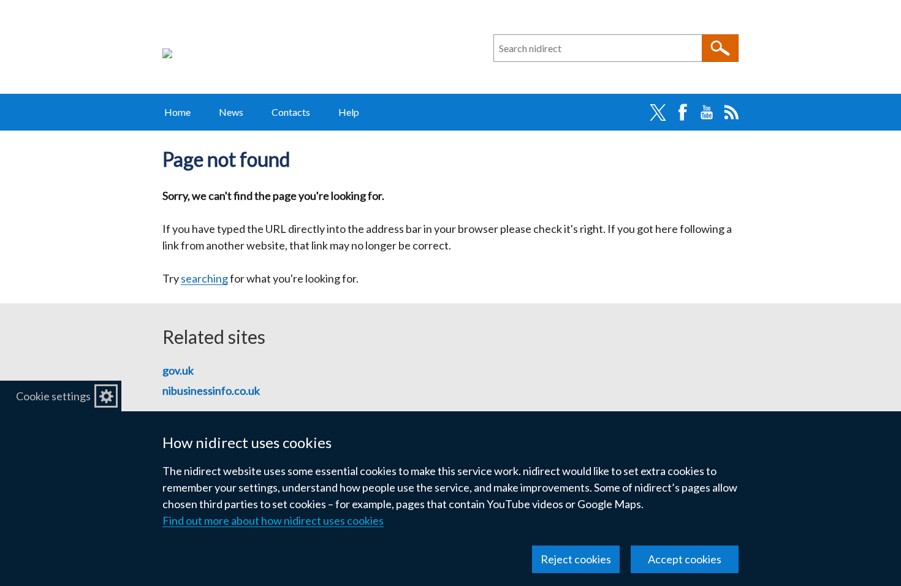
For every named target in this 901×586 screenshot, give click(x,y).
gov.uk (178, 370)
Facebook (682, 112)
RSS (731, 112)
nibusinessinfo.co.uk (211, 390)
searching (204, 278)
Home (177, 112)
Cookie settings (53, 396)
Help (348, 112)
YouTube (706, 112)
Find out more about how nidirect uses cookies (273, 520)
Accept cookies (684, 559)
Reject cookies (576, 559)
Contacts (291, 112)
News (231, 112)
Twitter (657, 112)
